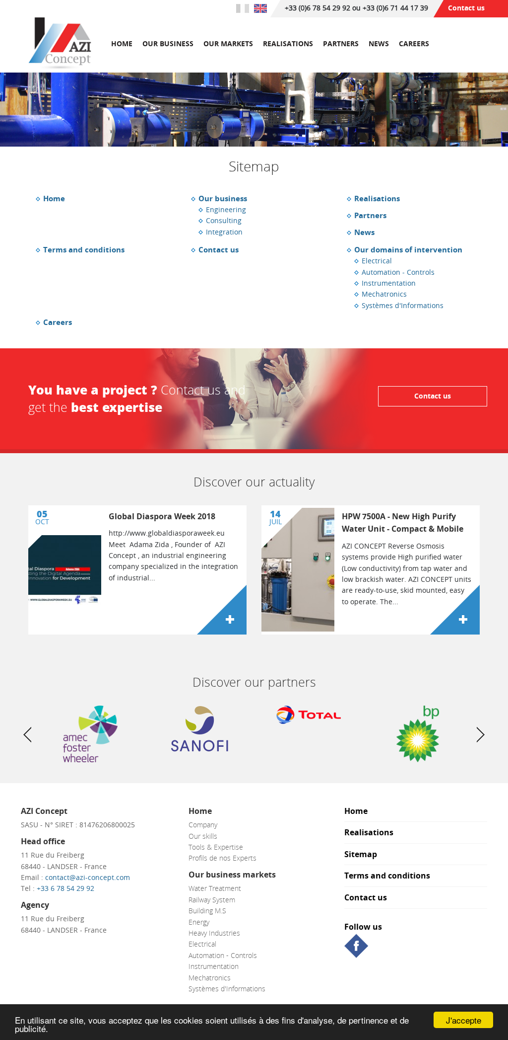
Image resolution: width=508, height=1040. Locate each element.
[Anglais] (260, 8)
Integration (224, 232)
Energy (199, 922)
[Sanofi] (199, 729)
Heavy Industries (214, 933)
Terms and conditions (84, 249)
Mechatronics (384, 294)
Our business (167, 43)
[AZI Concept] (59, 44)
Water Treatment (215, 888)
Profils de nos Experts (222, 858)
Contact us (466, 7)
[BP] (418, 734)
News (379, 43)
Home (121, 43)
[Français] (242, 8)
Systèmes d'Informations (403, 305)
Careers (414, 43)
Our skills (203, 836)
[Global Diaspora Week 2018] (222, 610)
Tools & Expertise (216, 847)
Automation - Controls (398, 272)
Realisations (288, 43)
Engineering (226, 209)
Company (203, 824)
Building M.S (207, 910)
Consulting (224, 220)
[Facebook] (356, 945)
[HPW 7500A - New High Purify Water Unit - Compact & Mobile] (455, 610)
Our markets (228, 43)
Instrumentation (389, 283)
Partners (341, 43)
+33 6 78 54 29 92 (65, 888)
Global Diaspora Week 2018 (162, 516)
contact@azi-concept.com (87, 877)
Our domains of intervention (408, 249)
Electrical (377, 260)
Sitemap (360, 855)
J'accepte (463, 1020)
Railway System (212, 899)
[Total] (308, 715)
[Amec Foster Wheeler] (90, 734)
